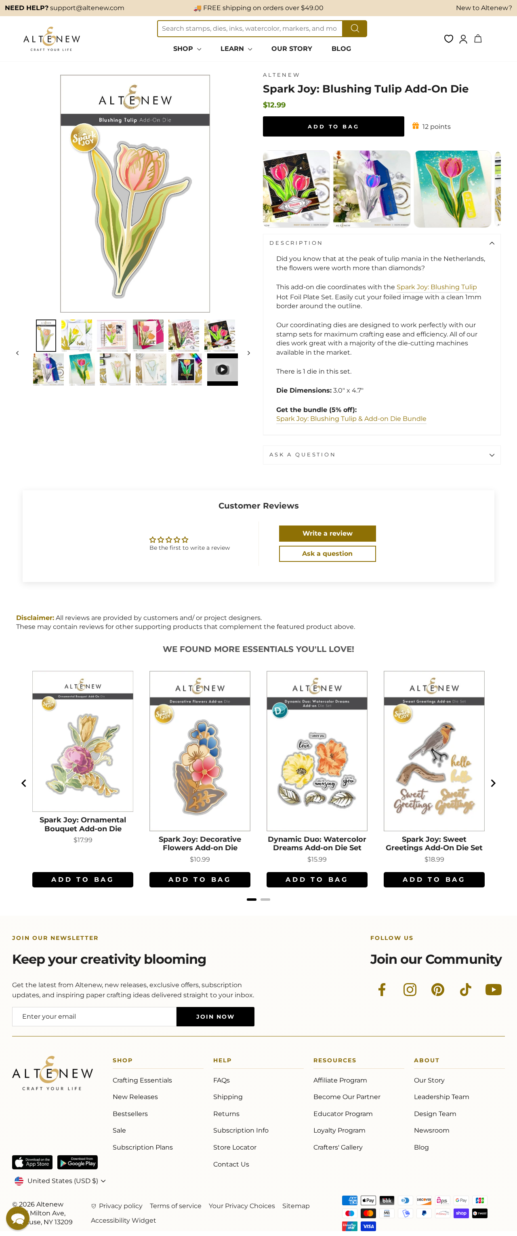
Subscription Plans (143, 1147)
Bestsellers (130, 1114)
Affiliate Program (340, 1080)
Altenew (282, 75)
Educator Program (343, 1114)
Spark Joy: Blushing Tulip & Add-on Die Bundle (351, 419)
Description (296, 243)
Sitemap (296, 1206)
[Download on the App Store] (32, 1162)
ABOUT (427, 1061)
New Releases (135, 1097)
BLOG (341, 49)
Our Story (429, 1080)
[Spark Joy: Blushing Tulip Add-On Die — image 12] (222, 369)
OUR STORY (291, 49)
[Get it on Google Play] (77, 1162)
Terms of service (176, 1206)
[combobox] (250, 28)
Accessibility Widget (123, 1220)
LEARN (233, 49)
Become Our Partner (346, 1097)
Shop (123, 1061)
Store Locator (234, 1147)
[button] (17, 1218)
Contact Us (231, 1164)
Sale (119, 1130)
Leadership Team (441, 1097)
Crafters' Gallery (338, 1147)
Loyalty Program (339, 1130)
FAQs (221, 1080)
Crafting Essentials (142, 1080)
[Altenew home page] (51, 39)
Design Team (435, 1114)
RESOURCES (335, 1061)
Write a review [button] (328, 533)
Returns (226, 1114)
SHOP (184, 49)
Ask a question (302, 455)
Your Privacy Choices (242, 1206)
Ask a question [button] (327, 553)
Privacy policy (121, 1206)
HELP (222, 1061)
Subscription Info (241, 1130)
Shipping (228, 1097)
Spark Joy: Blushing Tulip (437, 287)
